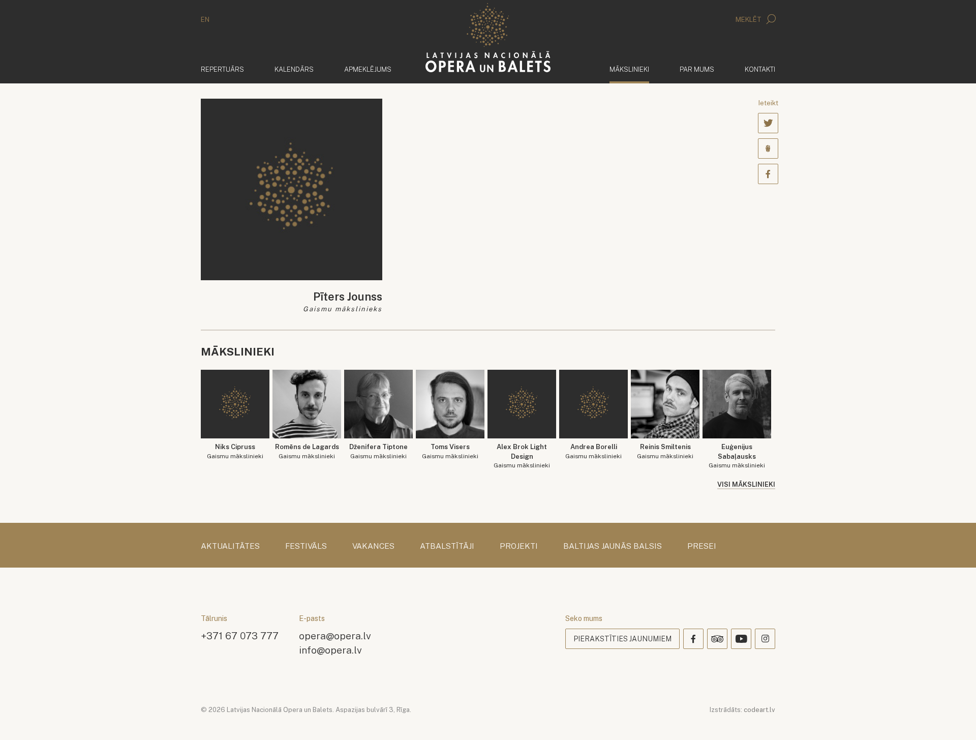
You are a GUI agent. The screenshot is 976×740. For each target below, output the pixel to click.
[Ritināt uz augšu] (953, 717)
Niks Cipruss (235, 451)
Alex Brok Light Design (522, 456)
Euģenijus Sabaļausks (737, 456)
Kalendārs (294, 69)
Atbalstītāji (447, 546)
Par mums (697, 69)
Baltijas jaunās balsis (612, 546)
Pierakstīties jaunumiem (622, 639)
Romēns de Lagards (307, 451)
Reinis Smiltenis (665, 451)
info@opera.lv (330, 650)
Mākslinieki (629, 69)
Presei (701, 546)
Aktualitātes (230, 546)
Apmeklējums (367, 69)
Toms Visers (450, 451)
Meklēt (749, 19)
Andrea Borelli (593, 451)
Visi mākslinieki (746, 484)
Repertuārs (222, 69)
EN (205, 19)
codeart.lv (759, 710)
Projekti (519, 546)
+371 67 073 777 (240, 635)
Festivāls (306, 546)
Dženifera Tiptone (378, 451)
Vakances (373, 546)
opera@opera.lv (335, 635)
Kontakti (760, 69)
